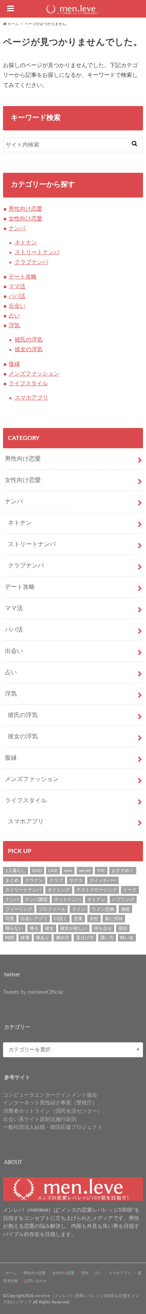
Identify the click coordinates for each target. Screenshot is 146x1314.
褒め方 (62, 937)
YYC (101, 870)
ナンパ (17, 228)
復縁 (14, 364)
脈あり (42, 937)
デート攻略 (23, 277)
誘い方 (107, 937)
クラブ (56, 880)
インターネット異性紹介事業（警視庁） (50, 1103)
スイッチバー (102, 880)
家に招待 (114, 918)
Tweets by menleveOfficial (33, 992)
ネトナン (26, 242)
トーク (130, 889)
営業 (78, 918)
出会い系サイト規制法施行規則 (39, 1119)
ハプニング (123, 899)
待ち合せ (103, 928)
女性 (93, 918)
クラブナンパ (31, 262)
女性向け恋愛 (25, 218)
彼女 (49, 928)
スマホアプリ (31, 398)
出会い (17, 306)
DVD (37, 870)
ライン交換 (103, 909)
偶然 (125, 909)
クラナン (34, 880)
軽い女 (127, 937)
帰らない (14, 928)
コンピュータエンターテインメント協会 (50, 1095)
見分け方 (85, 937)
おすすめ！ (123, 870)
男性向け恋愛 (25, 209)
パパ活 (17, 296)
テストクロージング (96, 889)
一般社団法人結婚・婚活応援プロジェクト (53, 1127)
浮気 (14, 325)
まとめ (12, 880)
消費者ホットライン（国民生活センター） (53, 1111)
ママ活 (17, 286)
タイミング (59, 889)
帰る (34, 928)
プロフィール (52, 909)
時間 (9, 937)
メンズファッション (34, 374)
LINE (53, 870)
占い (14, 316)
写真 (9, 918)
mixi (68, 870)
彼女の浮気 (29, 349)
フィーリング (18, 909)
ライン (78, 909)
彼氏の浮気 (29, 340)
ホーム (11, 1273)
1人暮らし (15, 870)
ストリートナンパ (37, 252)
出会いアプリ (34, 918)
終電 (25, 937)
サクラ (76, 880)
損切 (122, 928)
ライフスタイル (28, 383)
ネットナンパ (67, 899)
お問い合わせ (35, 1281)
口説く (60, 918)
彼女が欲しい (73, 928)
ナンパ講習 (36, 899)
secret (85, 870)
